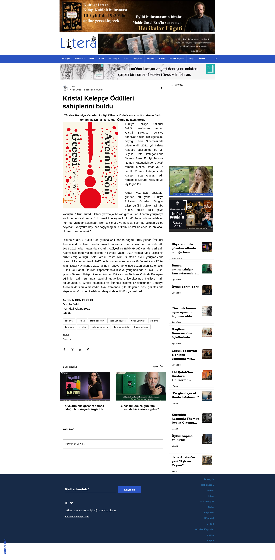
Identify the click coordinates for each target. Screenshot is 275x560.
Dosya (210, 535)
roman (82, 320)
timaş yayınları (138, 320)
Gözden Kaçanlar (204, 529)
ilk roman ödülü (121, 327)
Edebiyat (67, 339)
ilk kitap (82, 327)
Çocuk (210, 523)
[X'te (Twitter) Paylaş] (72, 349)
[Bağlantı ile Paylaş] (87, 349)
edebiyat (69, 320)
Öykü (211, 507)
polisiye (154, 320)
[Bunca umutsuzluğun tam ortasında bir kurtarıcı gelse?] (141, 386)
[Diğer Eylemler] (161, 88)
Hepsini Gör (157, 366)
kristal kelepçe (141, 327)
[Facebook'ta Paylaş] (64, 349)
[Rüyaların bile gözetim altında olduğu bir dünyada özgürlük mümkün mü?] (85, 386)
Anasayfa (209, 479)
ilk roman (69, 327)
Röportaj (209, 518)
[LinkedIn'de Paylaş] (79, 349)
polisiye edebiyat (100, 327)
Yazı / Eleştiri (207, 501)
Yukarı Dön (5, 546)
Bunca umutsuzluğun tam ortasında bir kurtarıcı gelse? (139, 407)
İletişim (210, 540)
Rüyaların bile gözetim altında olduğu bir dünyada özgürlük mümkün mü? (84, 407)
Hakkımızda (207, 485)
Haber (66, 334)
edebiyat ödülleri (117, 320)
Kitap (211, 496)
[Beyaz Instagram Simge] (66, 503)
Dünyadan (208, 512)
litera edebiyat (97, 320)
